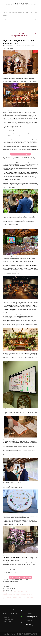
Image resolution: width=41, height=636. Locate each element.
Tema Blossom (16, 634)
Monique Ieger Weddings (20, 3)
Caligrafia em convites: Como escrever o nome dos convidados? (31, 617)
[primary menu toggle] (3, 9)
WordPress (27, 634)
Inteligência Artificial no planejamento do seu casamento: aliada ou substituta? (18, 594)
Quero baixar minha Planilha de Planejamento (20, 154)
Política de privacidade (33, 634)
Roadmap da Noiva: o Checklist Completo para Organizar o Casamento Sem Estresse (19, 593)
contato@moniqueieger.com (9, 619)
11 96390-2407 (6, 617)
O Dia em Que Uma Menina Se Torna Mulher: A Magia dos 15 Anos (16, 591)
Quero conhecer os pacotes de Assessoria (20, 577)
